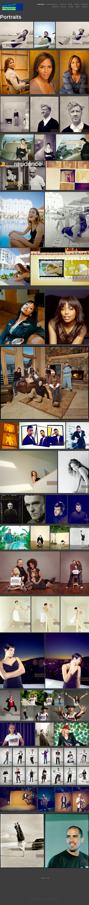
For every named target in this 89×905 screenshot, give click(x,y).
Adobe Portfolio (56, 899)
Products (84, 4)
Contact (85, 6)
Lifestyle (63, 4)
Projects (55, 6)
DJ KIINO (70, 6)
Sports (76, 4)
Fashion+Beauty (52, 4)
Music (70, 4)
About (77, 6)
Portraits (40, 4)
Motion (63, 6)
